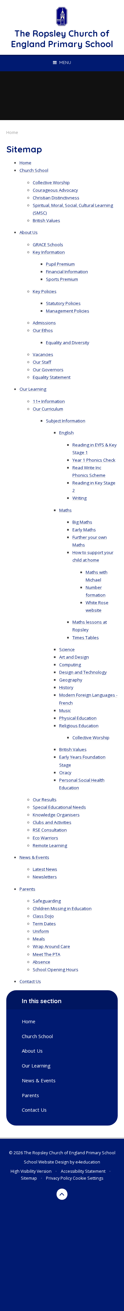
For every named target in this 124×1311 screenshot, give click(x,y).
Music (65, 710)
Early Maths (84, 530)
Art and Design (74, 657)
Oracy (65, 772)
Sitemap (29, 1178)
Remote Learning (50, 845)
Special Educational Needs (59, 807)
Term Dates (44, 924)
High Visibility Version (31, 1171)
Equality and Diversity (67, 342)
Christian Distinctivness (56, 198)
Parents (27, 889)
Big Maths (82, 522)
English (66, 433)
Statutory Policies (63, 303)
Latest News (45, 869)
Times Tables (85, 637)
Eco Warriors (45, 838)
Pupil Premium (60, 264)
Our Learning (33, 389)
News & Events (34, 857)
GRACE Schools (48, 244)
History (66, 687)
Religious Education (79, 726)
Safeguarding (47, 901)
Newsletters (45, 877)
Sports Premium (62, 279)
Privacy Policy (59, 1178)
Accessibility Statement (83, 1171)
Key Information (49, 252)
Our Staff (42, 362)
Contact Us (30, 981)
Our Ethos (43, 330)
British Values (46, 220)
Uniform (41, 931)
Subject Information (65, 421)
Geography (70, 680)
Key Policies (45, 291)
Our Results (45, 800)
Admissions (44, 323)
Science (67, 649)
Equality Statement (51, 377)
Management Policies (67, 311)
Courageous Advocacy (55, 190)
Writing (79, 498)
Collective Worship (51, 182)
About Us (29, 232)
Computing (70, 665)
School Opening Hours (55, 969)
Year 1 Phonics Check (93, 460)
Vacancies (43, 354)
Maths (65, 510)
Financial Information (67, 272)
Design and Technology (83, 672)
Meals (39, 939)
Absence (41, 962)
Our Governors (48, 370)
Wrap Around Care (51, 946)
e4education (87, 1162)
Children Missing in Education (62, 908)
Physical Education (78, 718)
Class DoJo (43, 916)
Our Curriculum (48, 409)
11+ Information (49, 401)
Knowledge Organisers (56, 815)
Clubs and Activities (52, 822)
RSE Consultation (50, 830)
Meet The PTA (46, 954)
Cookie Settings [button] (88, 1178)
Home (12, 132)
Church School (34, 170)
